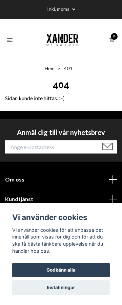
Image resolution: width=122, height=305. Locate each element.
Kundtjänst (19, 199)
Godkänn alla (61, 270)
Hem (50, 68)
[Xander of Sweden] (62, 39)
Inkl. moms (58, 9)
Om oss (14, 179)
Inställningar (61, 287)
